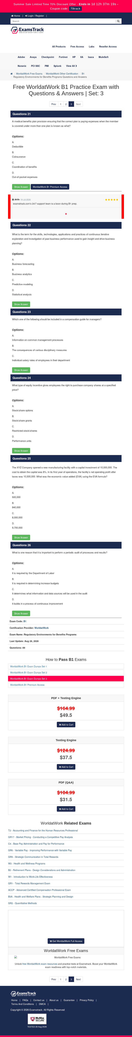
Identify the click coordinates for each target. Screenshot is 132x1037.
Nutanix (22, 65)
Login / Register (35, 15)
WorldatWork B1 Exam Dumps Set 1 (28, 666)
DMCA (42, 1004)
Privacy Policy (87, 1000)
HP (73, 57)
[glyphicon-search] (118, 21)
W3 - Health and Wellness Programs (26, 863)
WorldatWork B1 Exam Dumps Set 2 (28, 672)
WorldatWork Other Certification (62, 73)
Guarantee (69, 1000)
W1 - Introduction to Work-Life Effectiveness (30, 876)
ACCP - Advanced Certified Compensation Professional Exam (39, 890)
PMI (47, 65)
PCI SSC (35, 65)
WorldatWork (41, 627)
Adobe (21, 57)
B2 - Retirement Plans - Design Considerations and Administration (41, 870)
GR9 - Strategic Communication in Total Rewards (33, 856)
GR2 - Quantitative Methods (22, 903)
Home (16, 15)
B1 (83, 73)
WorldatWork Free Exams (29, 73)
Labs (91, 46)
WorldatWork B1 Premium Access (50, 186)
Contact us (38, 1000)
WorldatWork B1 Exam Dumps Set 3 (28, 678)
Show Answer (21, 186)
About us (53, 1000)
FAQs (25, 1000)
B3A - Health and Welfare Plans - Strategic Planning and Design (40, 896)
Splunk (57, 65)
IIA (81, 57)
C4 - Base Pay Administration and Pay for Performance (36, 843)
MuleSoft (103, 57)
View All (70, 65)
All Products (59, 46)
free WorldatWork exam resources (39, 963)
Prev (53, 104)
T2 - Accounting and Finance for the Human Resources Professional (43, 830)
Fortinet (63, 57)
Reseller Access (108, 46)
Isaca (91, 57)
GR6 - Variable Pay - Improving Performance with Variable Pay (40, 850)
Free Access (77, 46)
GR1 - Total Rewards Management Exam (29, 883)
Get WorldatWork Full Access (67, 941)
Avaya (33, 57)
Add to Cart (67, 724)
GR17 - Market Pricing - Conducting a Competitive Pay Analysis (40, 837)
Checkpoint (47, 57)
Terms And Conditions (22, 1004)
